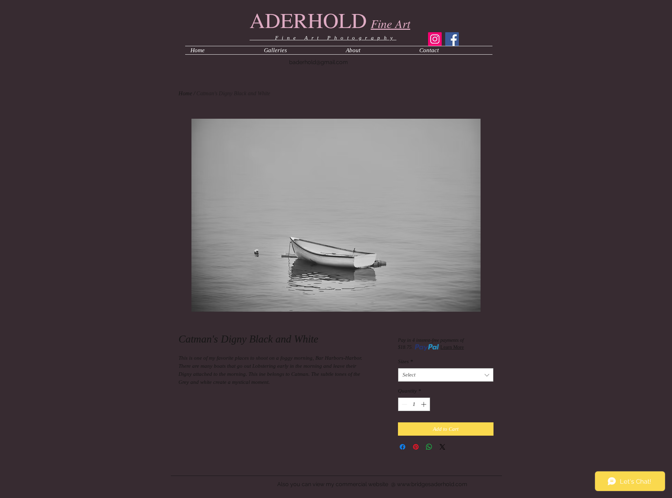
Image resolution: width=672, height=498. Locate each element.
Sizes (405, 361)
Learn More (452, 347)
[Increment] (424, 404)
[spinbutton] (414, 404)
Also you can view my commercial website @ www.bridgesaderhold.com (372, 484)
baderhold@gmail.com (318, 62)
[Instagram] (435, 39)
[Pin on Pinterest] (416, 447)
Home (185, 93)
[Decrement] (403, 404)
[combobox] (445, 375)
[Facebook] (452, 39)
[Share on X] (442, 447)
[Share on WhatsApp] (429, 447)
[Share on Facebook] (402, 447)
